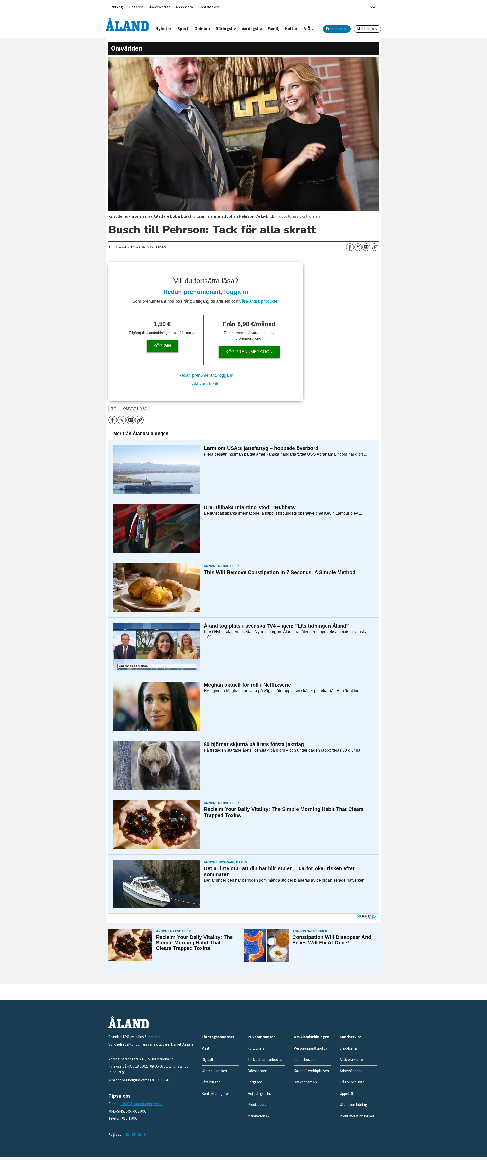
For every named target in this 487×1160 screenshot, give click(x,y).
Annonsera (184, 7)
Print (206, 1048)
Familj (274, 29)
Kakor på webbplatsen (311, 1071)
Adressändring (351, 1071)
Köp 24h (162, 345)
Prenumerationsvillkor (357, 1116)
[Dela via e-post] (366, 247)
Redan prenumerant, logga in (205, 291)
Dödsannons (258, 1071)
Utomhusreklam (214, 1071)
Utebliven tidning (353, 1104)
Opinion (202, 29)
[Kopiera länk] (374, 247)
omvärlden (135, 409)
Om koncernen (305, 1082)
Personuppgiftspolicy (310, 1048)
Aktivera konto (205, 383)
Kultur (291, 29)
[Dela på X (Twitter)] (358, 247)
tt (114, 409)
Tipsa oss (136, 7)
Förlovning (256, 1048)
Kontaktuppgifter (215, 1093)
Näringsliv (226, 29)
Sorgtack (255, 1082)
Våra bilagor (211, 1082)
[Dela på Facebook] (350, 247)
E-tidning (115, 7)
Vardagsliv (252, 29)
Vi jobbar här (349, 1048)
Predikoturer (258, 1104)
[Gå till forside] (127, 24)
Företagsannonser (218, 1037)
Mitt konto (365, 29)
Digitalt (207, 1059)
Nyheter (163, 29)
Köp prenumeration (248, 351)
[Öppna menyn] (372, 6)
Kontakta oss (209, 7)
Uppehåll (347, 1093)
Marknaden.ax (258, 1116)
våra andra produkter (259, 301)
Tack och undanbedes (265, 1059)
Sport (183, 29)
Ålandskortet (159, 7)
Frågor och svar (352, 1082)
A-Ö (307, 29)
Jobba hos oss (305, 1059)
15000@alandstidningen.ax (141, 1104)
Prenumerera (336, 29)
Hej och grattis (259, 1093)
